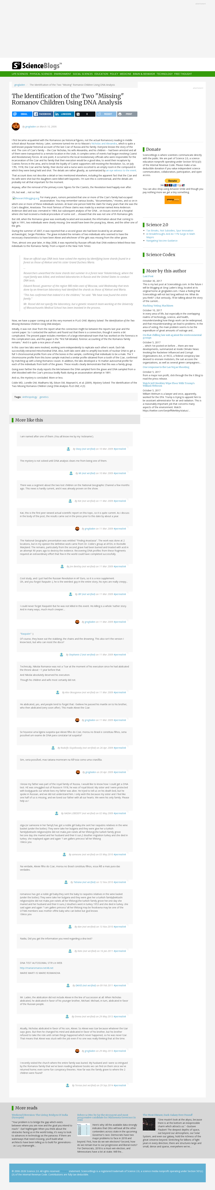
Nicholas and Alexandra (104, 143)
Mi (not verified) (87, 473)
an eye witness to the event (121, 170)
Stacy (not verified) (85, 448)
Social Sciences (83, 74)
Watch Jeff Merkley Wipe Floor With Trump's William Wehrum (169, 384)
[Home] (44, 66)
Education (101, 74)
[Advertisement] (107, 29)
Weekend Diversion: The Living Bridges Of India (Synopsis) (40, 1116)
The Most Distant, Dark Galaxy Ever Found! (167, 1114)
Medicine (125, 74)
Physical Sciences (41, 74)
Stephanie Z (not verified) (82, 654)
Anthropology (29, 397)
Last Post (148, 276)
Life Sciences (20, 74)
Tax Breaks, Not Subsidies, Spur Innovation (169, 230)
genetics (44, 397)
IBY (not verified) (86, 594)
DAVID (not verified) (86, 985)
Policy (114, 74)
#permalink (120, 448)
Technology (165, 74)
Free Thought (183, 74)
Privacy (64, 1171)
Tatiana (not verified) (85, 882)
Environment (62, 74)
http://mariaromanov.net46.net (36, 967)
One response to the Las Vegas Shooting (166, 367)
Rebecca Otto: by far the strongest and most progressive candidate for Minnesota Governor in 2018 (106, 1117)
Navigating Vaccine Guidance (162, 240)
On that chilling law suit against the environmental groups (172, 336)
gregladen (19, 84)
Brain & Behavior (144, 74)
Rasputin (25, 633)
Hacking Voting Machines (158, 305)
